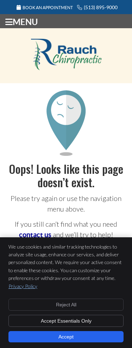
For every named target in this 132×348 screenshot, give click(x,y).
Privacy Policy (22, 286)
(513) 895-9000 (101, 7)
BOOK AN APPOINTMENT (48, 7)
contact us (35, 235)
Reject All (66, 304)
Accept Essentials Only (66, 321)
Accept (66, 337)
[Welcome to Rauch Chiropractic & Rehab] (66, 67)
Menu (25, 21)
